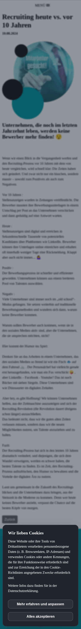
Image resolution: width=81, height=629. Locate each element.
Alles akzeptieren (41, 616)
